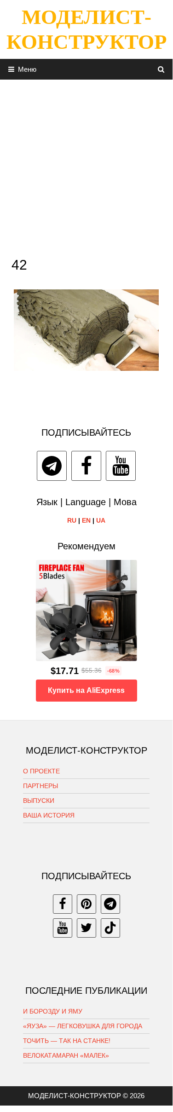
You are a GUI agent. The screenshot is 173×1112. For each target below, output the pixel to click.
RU (71, 520)
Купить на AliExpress (86, 690)
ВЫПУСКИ (38, 800)
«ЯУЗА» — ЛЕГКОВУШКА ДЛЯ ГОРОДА (82, 1026)
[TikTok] (110, 928)
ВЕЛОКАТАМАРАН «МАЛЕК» (66, 1055)
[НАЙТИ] (161, 69)
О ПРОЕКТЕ (41, 771)
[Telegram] (52, 466)
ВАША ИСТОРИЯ (49, 815)
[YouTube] (121, 466)
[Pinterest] (86, 904)
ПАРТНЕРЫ (40, 785)
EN (86, 520)
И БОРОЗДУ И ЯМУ (52, 1011)
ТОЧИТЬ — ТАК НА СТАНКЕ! (66, 1040)
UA (100, 520)
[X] (86, 928)
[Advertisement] (86, 166)
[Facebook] (86, 466)
